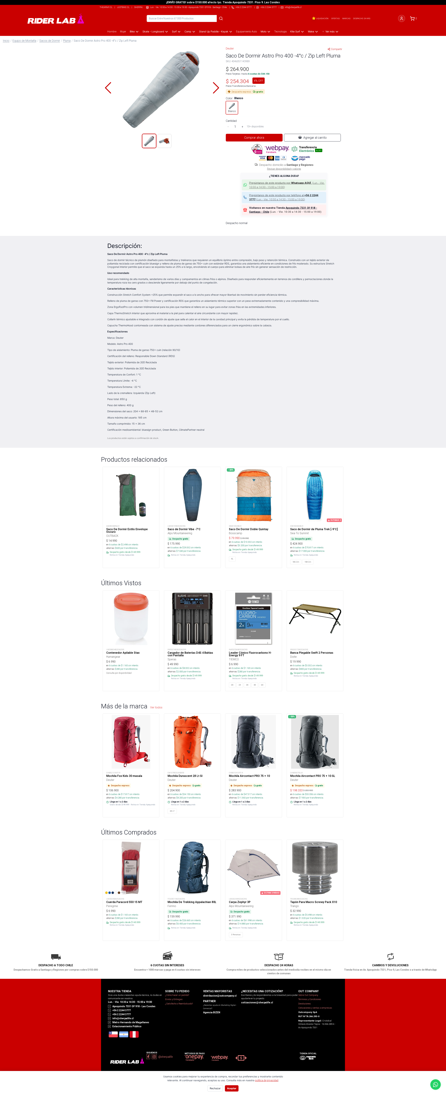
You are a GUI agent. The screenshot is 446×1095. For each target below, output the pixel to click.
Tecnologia (280, 31)
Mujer (123, 31)
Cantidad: (231, 120)
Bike (132, 31)
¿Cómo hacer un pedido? (177, 995)
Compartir (336, 49)
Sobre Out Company (308, 995)
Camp (187, 31)
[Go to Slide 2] (164, 141)
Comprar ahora (254, 138)
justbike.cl (123, 7)
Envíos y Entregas (174, 999)
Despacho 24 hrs (361, 18)
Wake (311, 31)
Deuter (230, 48)
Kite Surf (295, 31)
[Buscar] (221, 18)
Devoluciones (304, 1003)
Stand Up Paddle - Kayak (213, 31)
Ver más (329, 31)
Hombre (111, 31)
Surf (174, 31)
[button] (162, 87)
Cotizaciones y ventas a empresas (315, 1007)
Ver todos (156, 707)
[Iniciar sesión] (401, 18)
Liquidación (322, 18)
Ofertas (335, 18)
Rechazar (215, 1088)
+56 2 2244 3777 (268, 7)
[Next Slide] (216, 88)
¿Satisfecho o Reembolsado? (179, 1003)
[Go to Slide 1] (149, 141)
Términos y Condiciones (309, 999)
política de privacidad (266, 1080)
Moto (263, 31)
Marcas (346, 18)
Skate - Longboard (153, 31)
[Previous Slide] (108, 88)
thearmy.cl (106, 7)
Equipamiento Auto (246, 31)
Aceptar (231, 1088)
